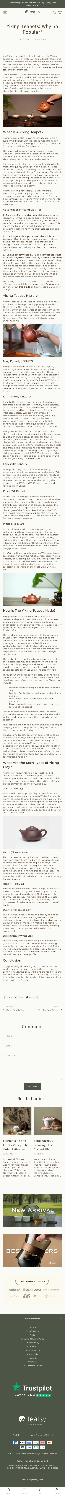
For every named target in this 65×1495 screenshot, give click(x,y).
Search (32, 1327)
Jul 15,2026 (8, 1154)
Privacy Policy (32, 1342)
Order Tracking (32, 1331)
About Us (32, 1358)
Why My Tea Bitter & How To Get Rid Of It (48, 1010)
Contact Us (32, 1354)
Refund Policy (32, 1346)
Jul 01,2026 (39, 1154)
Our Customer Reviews (33, 1366)
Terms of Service (32, 1350)
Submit (32, 1086)
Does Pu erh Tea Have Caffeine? (17, 1010)
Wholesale (32, 1362)
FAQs (32, 1335)
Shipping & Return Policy (32, 1339)
